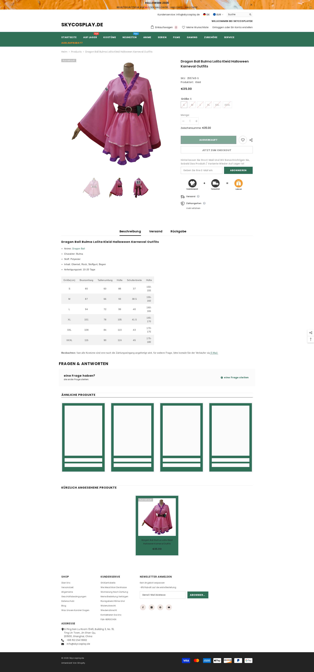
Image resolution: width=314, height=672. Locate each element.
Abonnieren (238, 170)
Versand (156, 231)
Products (76, 51)
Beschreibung (130, 231)
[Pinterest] (160, 607)
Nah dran (251, 4)
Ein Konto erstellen (242, 27)
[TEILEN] (250, 140)
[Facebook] (143, 607)
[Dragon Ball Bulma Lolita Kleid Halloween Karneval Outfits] (157, 517)
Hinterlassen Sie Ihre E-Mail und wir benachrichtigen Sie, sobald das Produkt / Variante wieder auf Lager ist (215, 161)
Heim (64, 51)
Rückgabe (178, 231)
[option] (116, 114)
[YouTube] (169, 607)
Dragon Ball (78, 248)
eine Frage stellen (236, 377)
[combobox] (237, 14)
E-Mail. (214, 352)
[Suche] (240, 14)
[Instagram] (151, 607)
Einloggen (218, 27)
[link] (83, 460)
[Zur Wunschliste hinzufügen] (243, 140)
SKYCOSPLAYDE (243, 21)
